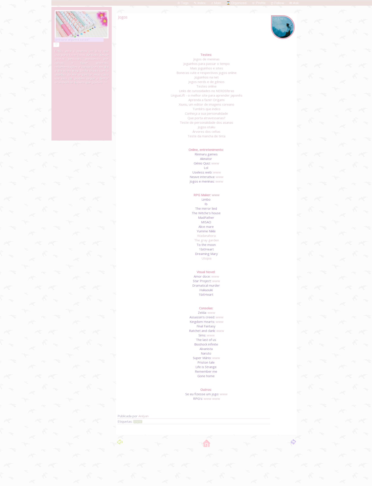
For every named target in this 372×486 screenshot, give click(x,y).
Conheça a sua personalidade (206, 113)
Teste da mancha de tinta (206, 136)
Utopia (206, 258)
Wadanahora (206, 235)
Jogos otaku (206, 127)
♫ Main (216, 3)
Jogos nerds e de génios (206, 82)
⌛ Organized (236, 3)
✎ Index (200, 3)
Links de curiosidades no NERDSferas (206, 91)
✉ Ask (294, 3)
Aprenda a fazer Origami (206, 100)
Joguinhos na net (206, 77)
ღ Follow (278, 3)
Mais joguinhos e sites (206, 68)
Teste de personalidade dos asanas (206, 122)
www (215, 163)
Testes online (206, 86)
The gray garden (206, 240)
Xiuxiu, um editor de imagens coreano (206, 104)
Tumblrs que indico (206, 109)
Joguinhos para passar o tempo (206, 63)
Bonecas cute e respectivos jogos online (207, 72)
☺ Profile (259, 3)
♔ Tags (183, 3)
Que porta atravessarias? (206, 118)
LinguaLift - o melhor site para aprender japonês (206, 95)
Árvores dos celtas (206, 131)
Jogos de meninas (206, 59)
